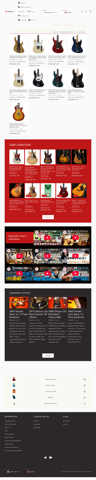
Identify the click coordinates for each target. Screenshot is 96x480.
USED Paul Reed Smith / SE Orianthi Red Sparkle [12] (63, 202)
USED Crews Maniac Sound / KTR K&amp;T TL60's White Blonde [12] (38, 57)
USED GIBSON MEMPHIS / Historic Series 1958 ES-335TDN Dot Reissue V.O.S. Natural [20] (31, 171)
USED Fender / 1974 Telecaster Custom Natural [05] (78, 168)
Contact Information (11, 447)
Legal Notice (9, 444)
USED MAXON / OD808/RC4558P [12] (47, 201)
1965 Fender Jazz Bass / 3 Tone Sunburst (76, 314)
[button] (22, 3)
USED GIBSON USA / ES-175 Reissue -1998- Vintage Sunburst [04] (63, 168)
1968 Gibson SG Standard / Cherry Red (57, 314)
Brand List (66, 421)
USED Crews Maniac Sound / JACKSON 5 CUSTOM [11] (18, 56)
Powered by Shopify (86, 471)
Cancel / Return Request (13, 441)
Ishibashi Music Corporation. (73, 471)
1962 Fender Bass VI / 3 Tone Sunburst (18, 314)
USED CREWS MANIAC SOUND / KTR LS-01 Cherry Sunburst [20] (18, 125)
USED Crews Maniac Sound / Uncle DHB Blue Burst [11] (77, 56)
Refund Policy (9, 437)
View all (48, 217)
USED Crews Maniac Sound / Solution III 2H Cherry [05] (57, 56)
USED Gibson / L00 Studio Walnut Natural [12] (32, 202)
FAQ (6, 431)
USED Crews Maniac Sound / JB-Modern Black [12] (38, 90)
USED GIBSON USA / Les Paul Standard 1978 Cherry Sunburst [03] (16, 202)
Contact (36, 421)
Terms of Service (10, 424)
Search (65, 424)
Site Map (37, 424)
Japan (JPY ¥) (51, 12)
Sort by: (55, 32)
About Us (8, 427)
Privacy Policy (9, 434)
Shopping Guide (10, 421)
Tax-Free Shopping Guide (13, 450)
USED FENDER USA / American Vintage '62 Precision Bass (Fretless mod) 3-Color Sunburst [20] (48, 170)
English (69, 12)
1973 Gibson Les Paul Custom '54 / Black (38, 314)
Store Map (37, 427)
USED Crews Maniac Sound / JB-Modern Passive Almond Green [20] (57, 91)
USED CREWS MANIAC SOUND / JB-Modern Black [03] (76, 91)
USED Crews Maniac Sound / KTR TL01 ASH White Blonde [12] (18, 91)
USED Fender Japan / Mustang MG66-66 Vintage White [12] (16, 168)
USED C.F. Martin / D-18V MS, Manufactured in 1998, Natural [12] (79, 202)
